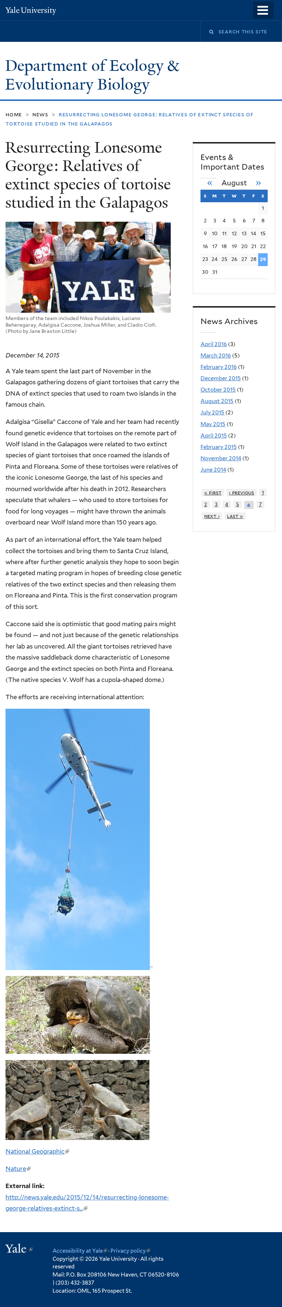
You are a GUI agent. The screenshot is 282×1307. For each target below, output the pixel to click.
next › (212, 516)
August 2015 (217, 401)
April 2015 (213, 435)
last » (235, 516)
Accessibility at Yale (80, 1251)
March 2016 (215, 355)
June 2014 (213, 469)
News (40, 114)
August (234, 183)
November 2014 (220, 458)
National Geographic (37, 1151)
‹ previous (241, 492)
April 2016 (213, 344)
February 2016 (218, 367)
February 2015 (218, 447)
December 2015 (220, 378)
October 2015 (218, 389)
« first (212, 492)
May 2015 (212, 424)
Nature (18, 1168)
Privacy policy (130, 1251)
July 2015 (212, 412)
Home (14, 114)
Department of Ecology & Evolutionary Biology (92, 75)
